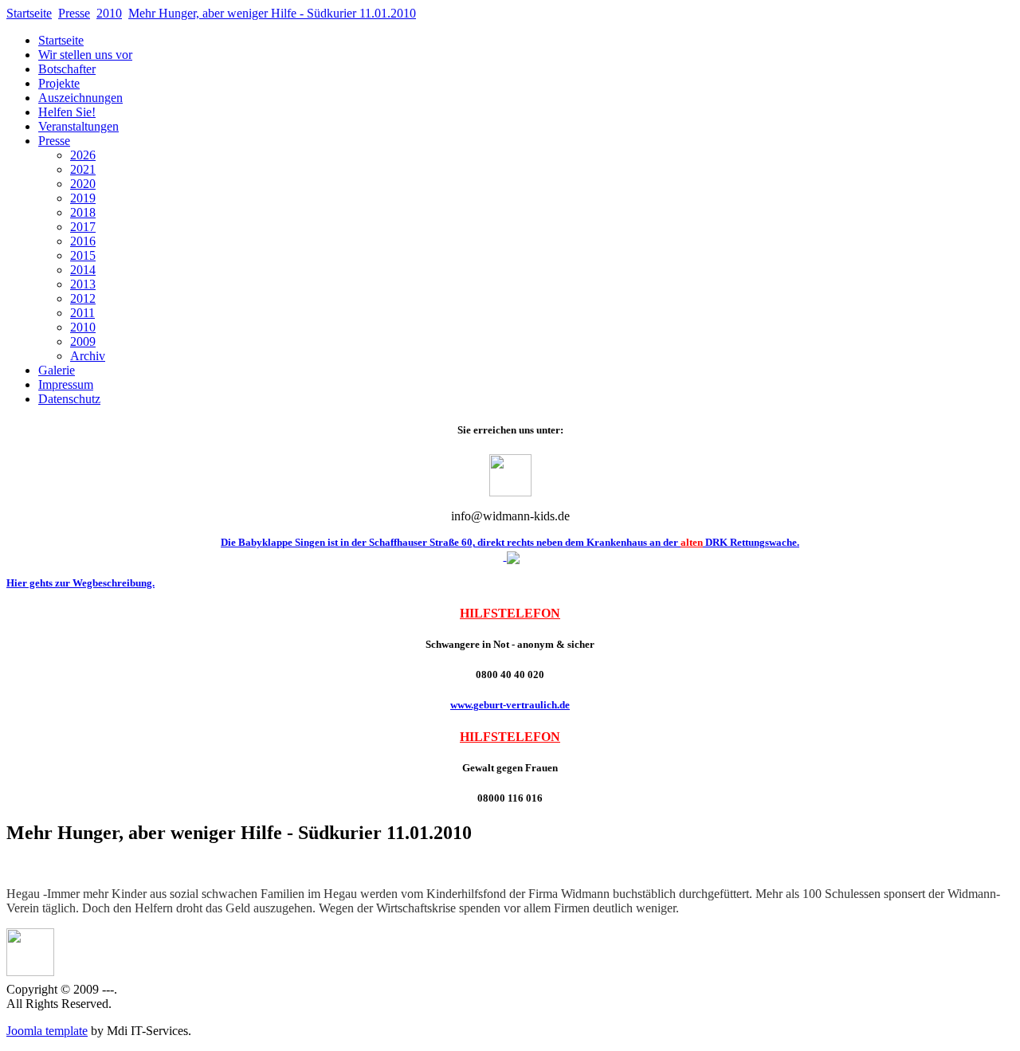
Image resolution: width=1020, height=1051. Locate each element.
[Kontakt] (510, 492)
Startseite (29, 13)
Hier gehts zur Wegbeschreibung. (80, 583)
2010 (109, 13)
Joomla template (47, 1030)
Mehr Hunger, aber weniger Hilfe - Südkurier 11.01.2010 (272, 13)
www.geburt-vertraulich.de (510, 705)
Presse (74, 13)
